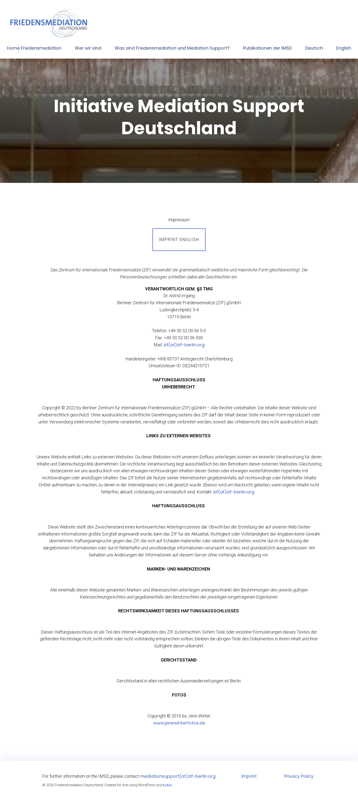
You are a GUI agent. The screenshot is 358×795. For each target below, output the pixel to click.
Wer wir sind (88, 48)
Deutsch (314, 48)
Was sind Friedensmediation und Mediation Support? (172, 48)
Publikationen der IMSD (267, 48)
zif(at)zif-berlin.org (184, 345)
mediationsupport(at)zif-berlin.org (178, 776)
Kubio (167, 785)
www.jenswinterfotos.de (179, 723)
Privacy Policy (298, 776)
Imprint (249, 776)
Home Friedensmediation (34, 48)
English (343, 48)
